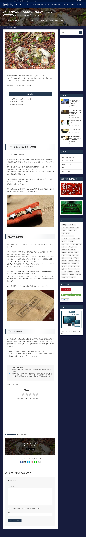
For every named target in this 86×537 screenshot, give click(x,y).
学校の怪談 (65, 249)
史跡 (72, 244)
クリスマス (65, 233)
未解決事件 (66, 263)
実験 (73, 249)
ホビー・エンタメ (68, 171)
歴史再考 (75, 263)
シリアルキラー (66, 238)
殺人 (64, 266)
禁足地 (70, 271)
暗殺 (77, 260)
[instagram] (80, 1)
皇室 (77, 269)
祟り (64, 271)
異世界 (70, 269)
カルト (64, 230)
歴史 (64, 168)
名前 (9, 512)
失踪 (64, 247)
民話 (70, 266)
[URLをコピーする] (39, 462)
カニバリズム (74, 227)
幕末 (64, 252)
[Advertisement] (30, 125)
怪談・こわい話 (67, 164)
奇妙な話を (72, 247)
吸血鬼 (78, 244)
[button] (21, 462)
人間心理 (17, 15)
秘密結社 (65, 274)
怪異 (76, 258)
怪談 (64, 260)
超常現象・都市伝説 (68, 157)
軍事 (20, 15)
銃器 (73, 277)
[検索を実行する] (80, 32)
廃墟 (76, 252)
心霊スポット (66, 255)
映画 (71, 260)
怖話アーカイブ (67, 258)
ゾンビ (64, 241)
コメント (11, 486)
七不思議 (72, 241)
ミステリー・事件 (8, 15)
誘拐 (72, 274)
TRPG (64, 225)
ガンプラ (72, 230)
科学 (76, 271)
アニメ (65, 227)
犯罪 (64, 269)
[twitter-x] (78, 1)
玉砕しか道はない (17, 104)
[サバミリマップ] (12, 4)
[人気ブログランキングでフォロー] (71, 296)
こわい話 (72, 225)
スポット (76, 238)
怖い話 (75, 255)
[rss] (82, 1)
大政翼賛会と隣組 (17, 102)
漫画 (76, 266)
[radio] (23, 394)
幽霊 (70, 252)
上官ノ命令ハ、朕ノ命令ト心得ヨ (22, 99)
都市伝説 (65, 277)
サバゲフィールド (67, 236)
